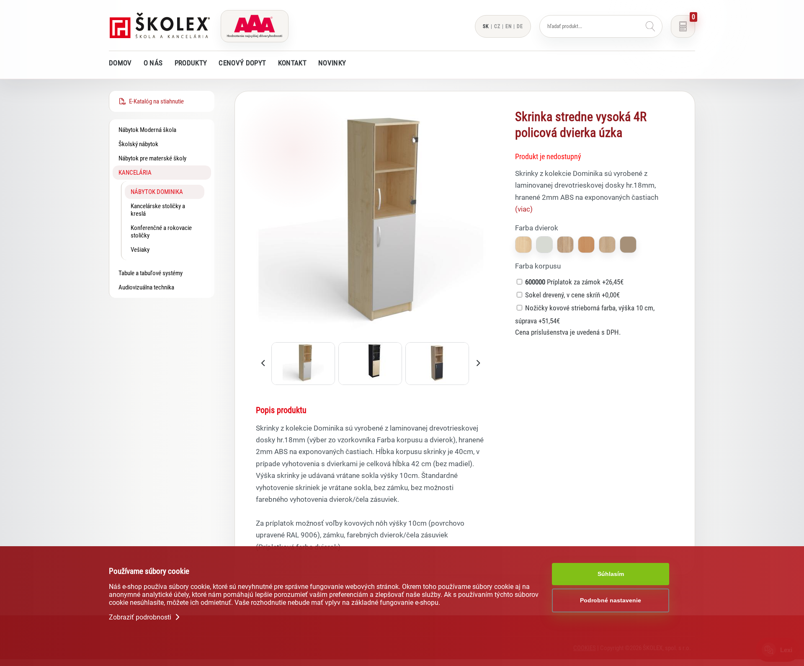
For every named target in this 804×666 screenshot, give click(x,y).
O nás (153, 63)
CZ (497, 26)
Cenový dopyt (242, 63)
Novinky (332, 63)
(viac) (524, 209)
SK (486, 26)
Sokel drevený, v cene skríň (572, 295)
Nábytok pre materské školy (152, 158)
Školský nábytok (138, 144)
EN (508, 26)
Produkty (191, 63)
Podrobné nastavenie (610, 600)
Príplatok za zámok (574, 282)
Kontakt (292, 63)
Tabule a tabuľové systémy (151, 273)
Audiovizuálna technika (146, 287)
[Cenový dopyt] (683, 26)
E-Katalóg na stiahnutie (155, 101)
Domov (120, 63)
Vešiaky (140, 249)
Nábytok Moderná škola (147, 130)
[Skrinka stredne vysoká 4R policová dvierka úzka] (371, 336)
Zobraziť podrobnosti (141, 617)
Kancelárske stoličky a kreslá (158, 209)
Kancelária (135, 172)
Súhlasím (611, 573)
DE (520, 26)
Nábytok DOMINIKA (157, 192)
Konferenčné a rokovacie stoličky (161, 231)
